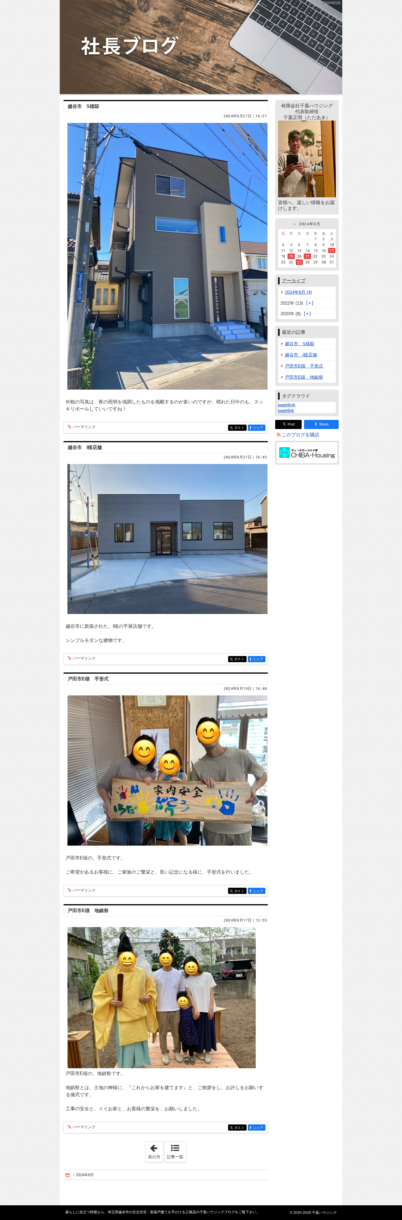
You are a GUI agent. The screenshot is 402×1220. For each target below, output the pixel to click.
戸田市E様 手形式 (88, 678)
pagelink (286, 410)
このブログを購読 (300, 434)
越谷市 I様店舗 (85, 447)
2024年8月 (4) (298, 292)
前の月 (155, 1150)
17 (332, 250)
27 (299, 262)
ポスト (240, 428)
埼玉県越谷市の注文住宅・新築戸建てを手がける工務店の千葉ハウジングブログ (201, 47)
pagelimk (286, 404)
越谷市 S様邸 (83, 106)
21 (307, 256)
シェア (259, 428)
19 (291, 256)
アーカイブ (293, 280)
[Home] (68, 1175)
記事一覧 (175, 1156)
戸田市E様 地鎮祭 (88, 910)
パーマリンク (84, 427)
